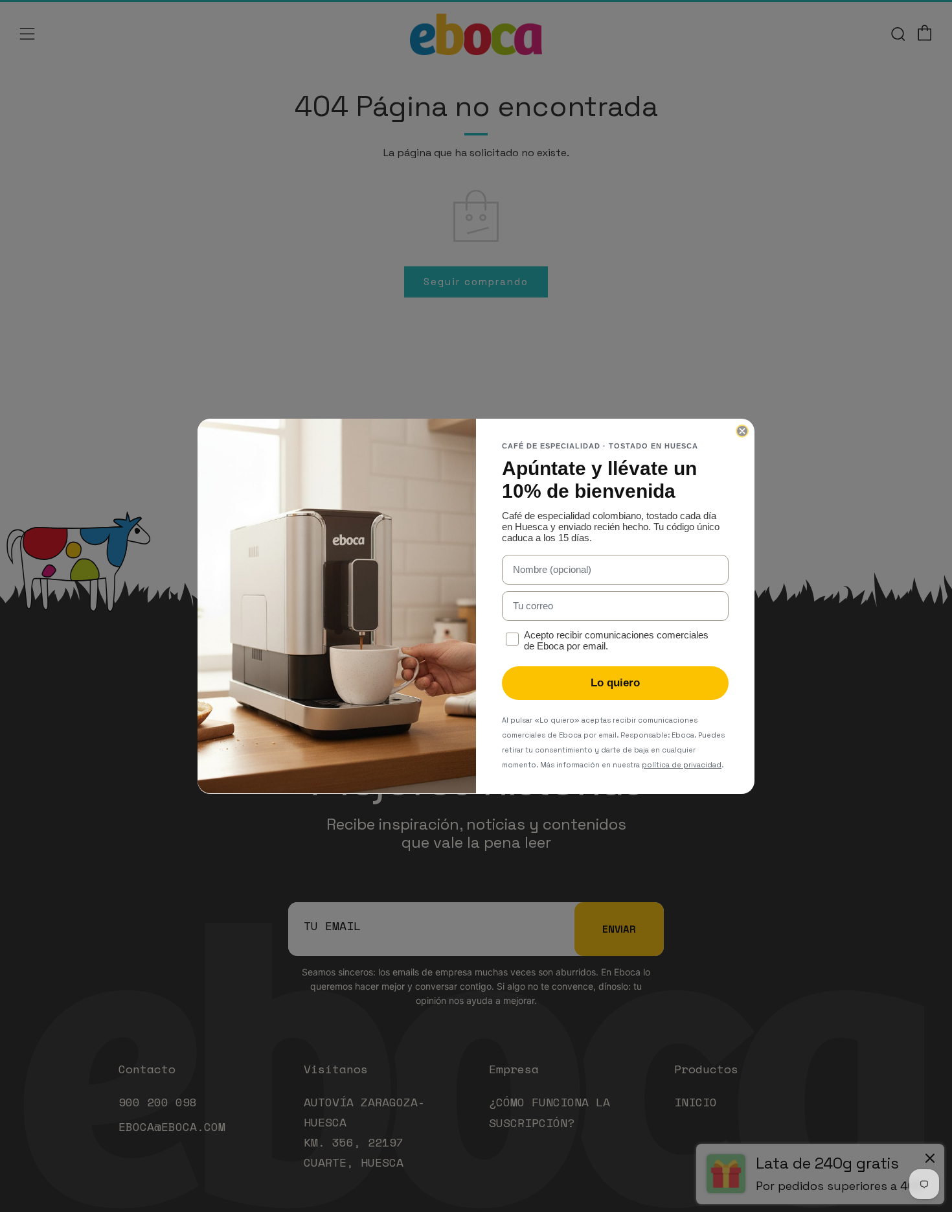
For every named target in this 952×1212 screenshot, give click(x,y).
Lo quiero (615, 683)
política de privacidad (681, 764)
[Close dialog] (742, 431)
